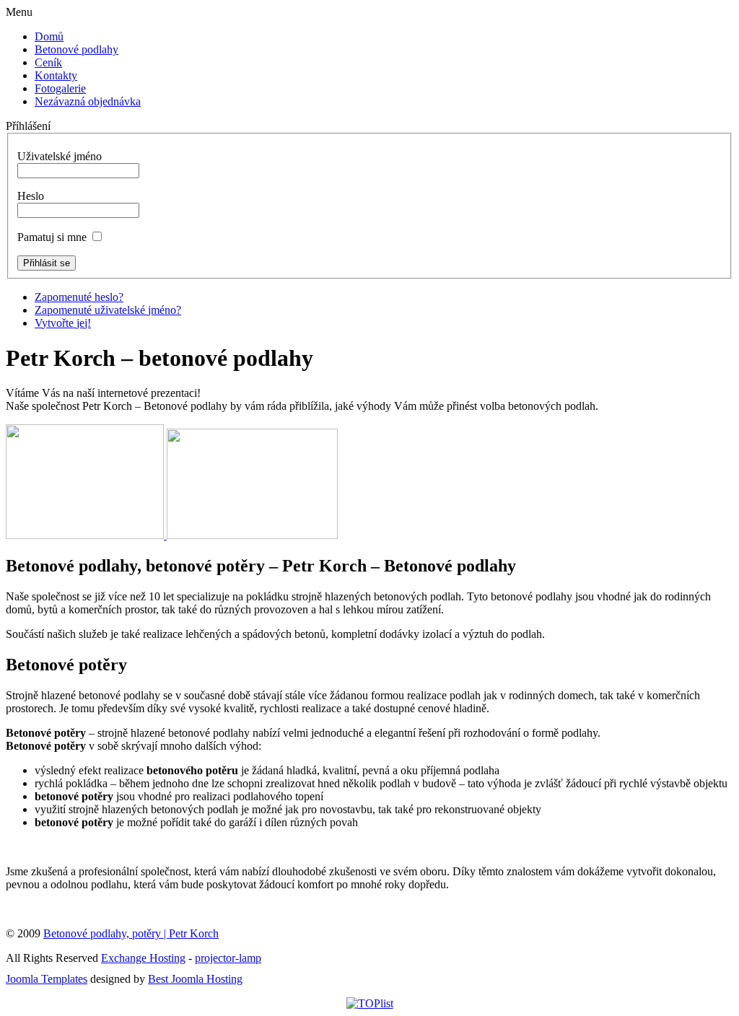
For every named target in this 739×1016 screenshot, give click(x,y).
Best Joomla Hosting (195, 979)
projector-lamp (228, 958)
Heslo (30, 196)
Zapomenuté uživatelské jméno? (108, 310)
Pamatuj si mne (52, 237)
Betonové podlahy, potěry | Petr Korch (131, 933)
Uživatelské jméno (59, 156)
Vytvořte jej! (63, 323)
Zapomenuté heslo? (79, 297)
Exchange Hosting (143, 958)
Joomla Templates (46, 979)
